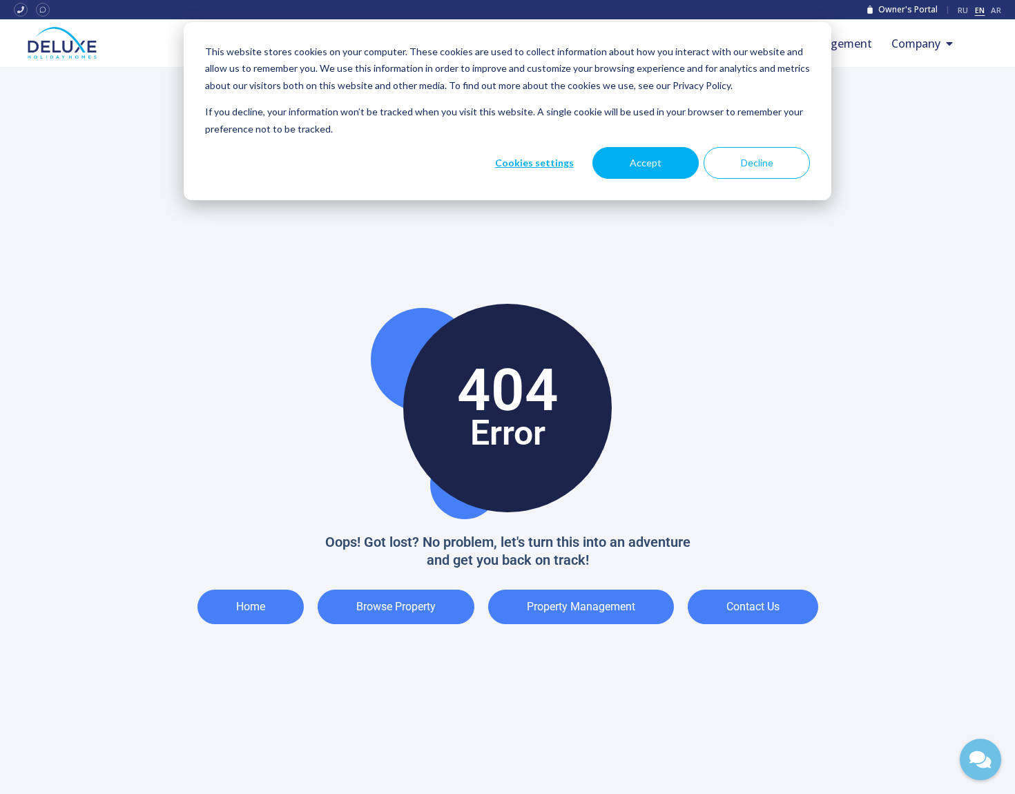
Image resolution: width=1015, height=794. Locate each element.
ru (963, 10)
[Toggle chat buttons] (980, 759)
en (980, 10)
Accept (645, 162)
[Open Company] (949, 43)
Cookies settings (534, 162)
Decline (757, 162)
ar (996, 10)
